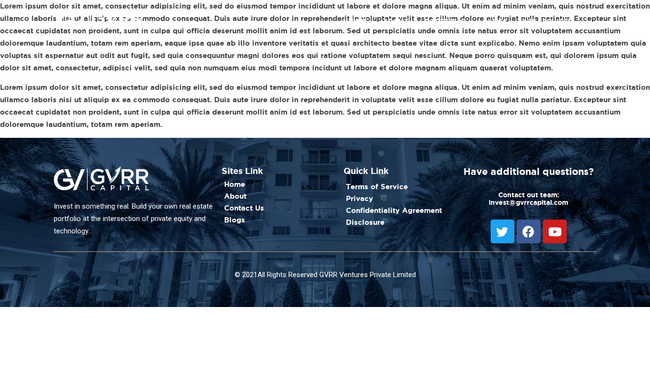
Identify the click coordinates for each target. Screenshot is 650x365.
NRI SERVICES (548, 21)
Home (234, 184)
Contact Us (244, 208)
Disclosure (365, 222)
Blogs (234, 220)
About (235, 196)
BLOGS (495, 21)
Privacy (359, 198)
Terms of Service (377, 186)
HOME (355, 21)
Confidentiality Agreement (394, 210)
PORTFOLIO (445, 21)
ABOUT (395, 21)
